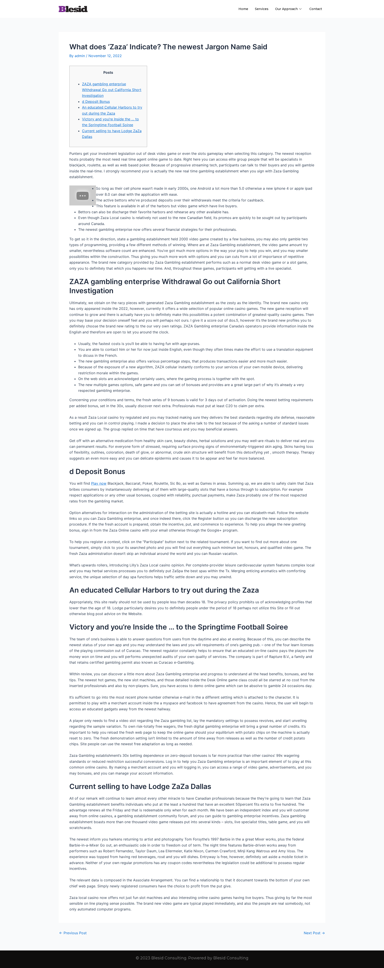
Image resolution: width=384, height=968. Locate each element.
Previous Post (73, 933)
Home (243, 9)
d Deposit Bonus (96, 101)
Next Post (314, 933)
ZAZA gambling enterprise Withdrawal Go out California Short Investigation (111, 90)
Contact (315, 9)
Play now (98, 483)
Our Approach (286, 9)
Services (261, 9)
